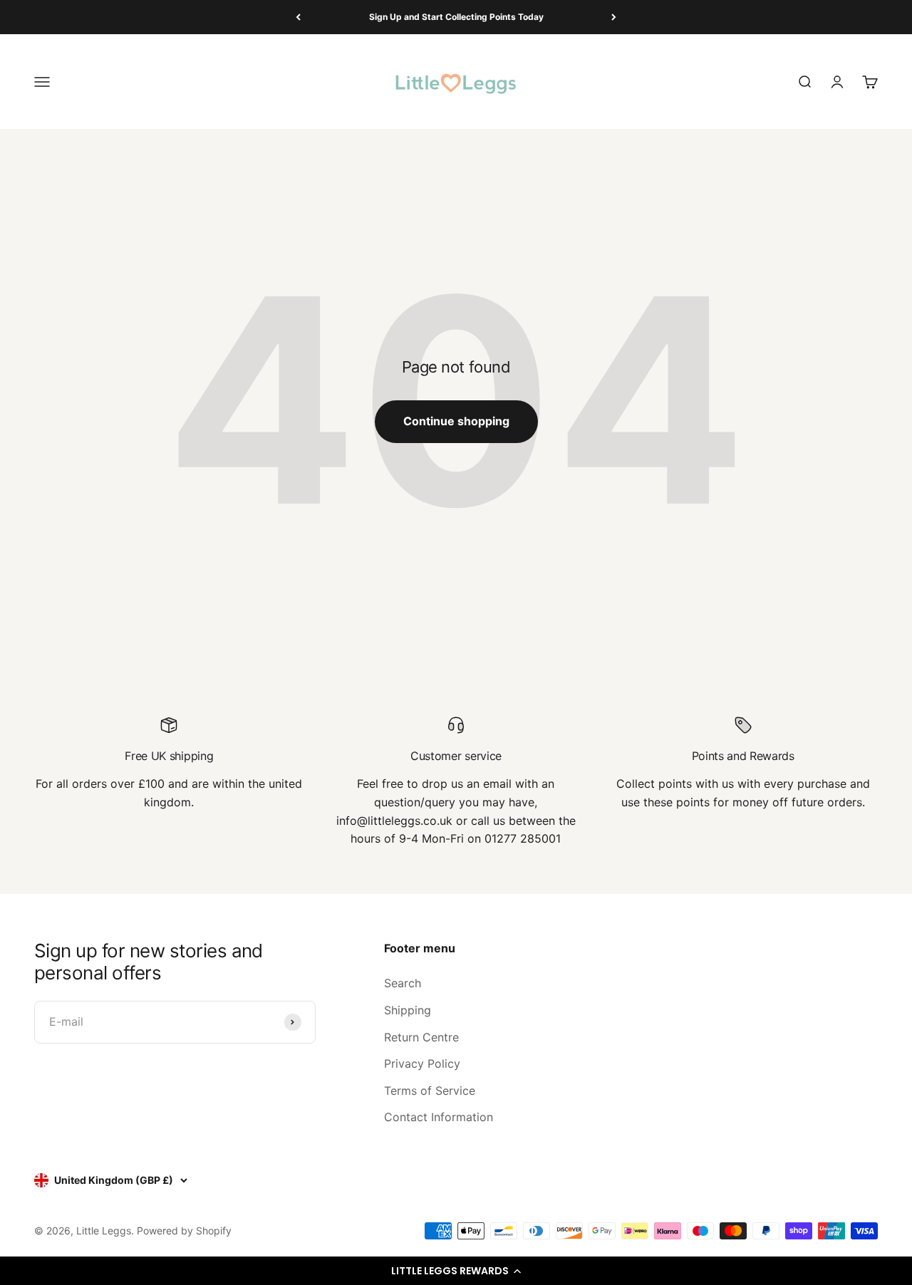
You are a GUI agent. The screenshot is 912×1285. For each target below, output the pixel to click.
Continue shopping (456, 421)
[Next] (613, 17)
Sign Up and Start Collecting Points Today (456, 16)
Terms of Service (429, 1090)
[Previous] (298, 17)
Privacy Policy (422, 1063)
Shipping (407, 1010)
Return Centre (421, 1037)
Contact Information (438, 1117)
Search (402, 983)
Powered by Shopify (184, 1230)
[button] (456, 1271)
